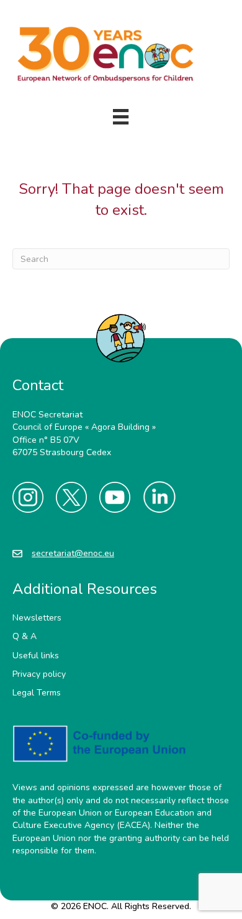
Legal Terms (36, 693)
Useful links (35, 655)
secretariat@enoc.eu (73, 553)
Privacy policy (39, 674)
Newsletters (36, 618)
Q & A (24, 636)
